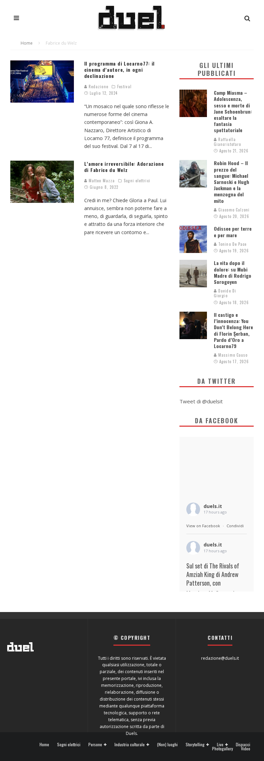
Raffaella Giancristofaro (227, 142)
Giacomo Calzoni (233, 209)
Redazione (97, 86)
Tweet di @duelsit (201, 401)
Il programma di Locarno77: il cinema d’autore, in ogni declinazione (119, 69)
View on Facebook (203, 525)
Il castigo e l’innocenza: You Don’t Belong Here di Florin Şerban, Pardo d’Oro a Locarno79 (233, 330)
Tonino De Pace (232, 244)
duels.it (213, 506)
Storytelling (195, 744)
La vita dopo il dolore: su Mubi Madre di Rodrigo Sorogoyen (232, 272)
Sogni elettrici (137, 180)
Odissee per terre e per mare (233, 231)
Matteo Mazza (101, 180)
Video (245, 749)
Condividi (235, 525)
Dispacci (243, 744)
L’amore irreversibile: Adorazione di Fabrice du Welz (124, 166)
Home (44, 744)
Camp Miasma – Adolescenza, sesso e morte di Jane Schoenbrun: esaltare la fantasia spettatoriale (233, 111)
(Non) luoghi (167, 744)
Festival (124, 86)
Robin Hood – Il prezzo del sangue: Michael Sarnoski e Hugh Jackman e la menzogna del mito (231, 181)
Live (220, 744)
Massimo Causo (232, 355)
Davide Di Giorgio (225, 293)
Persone (95, 744)
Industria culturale (129, 744)
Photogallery (222, 749)
